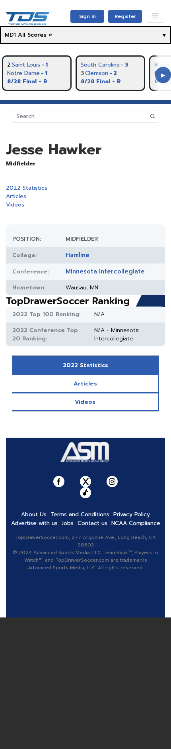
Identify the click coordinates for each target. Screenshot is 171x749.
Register (125, 16)
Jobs (68, 523)
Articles (16, 196)
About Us (34, 514)
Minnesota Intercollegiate (105, 271)
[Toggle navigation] (155, 16)
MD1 (10, 35)
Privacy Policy (131, 514)
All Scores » (35, 35)
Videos (15, 205)
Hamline (77, 255)
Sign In (87, 16)
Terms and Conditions (80, 514)
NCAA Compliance (135, 523)
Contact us (92, 523)
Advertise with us (34, 523)
